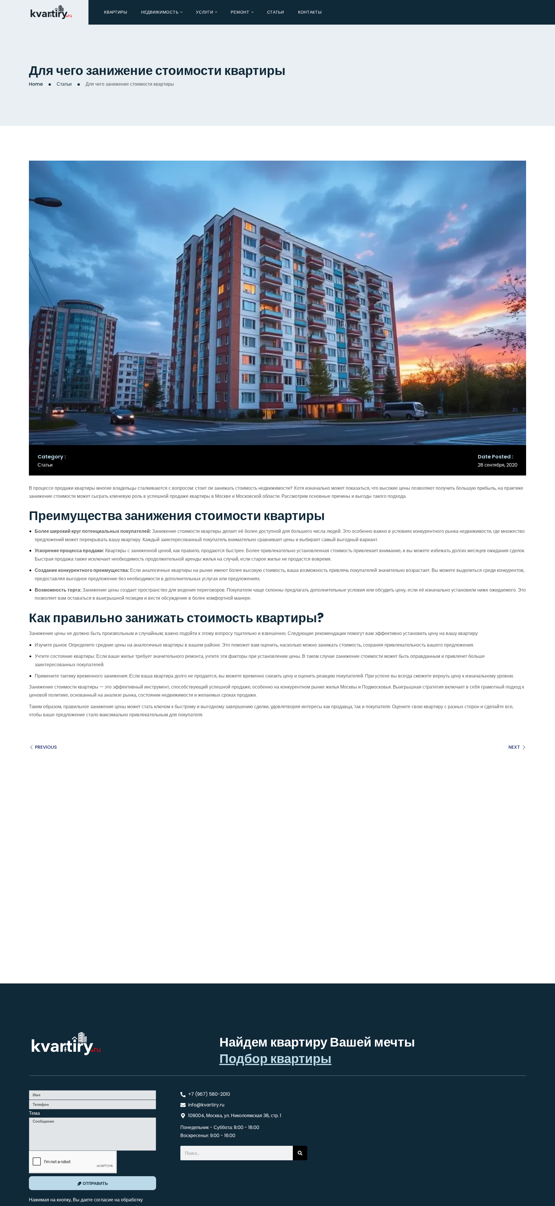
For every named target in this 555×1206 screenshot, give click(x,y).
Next (514, 747)
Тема (34, 1113)
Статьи (64, 84)
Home (36, 84)
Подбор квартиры (275, 1058)
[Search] (300, 1153)
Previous (46, 747)
